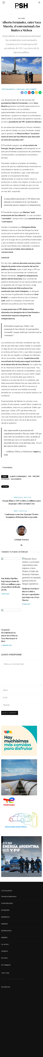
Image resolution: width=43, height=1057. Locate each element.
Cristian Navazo (8, 89)
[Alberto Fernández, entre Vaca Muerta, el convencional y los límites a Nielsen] (21, 70)
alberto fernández (18, 476)
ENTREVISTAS (6, 931)
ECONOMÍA (5, 910)
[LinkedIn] (21, 545)
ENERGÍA (4, 924)
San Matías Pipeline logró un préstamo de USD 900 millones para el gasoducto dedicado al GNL (10, 584)
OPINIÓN (4, 951)
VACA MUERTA (16, 479)
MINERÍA (4, 937)
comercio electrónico (8, 896)
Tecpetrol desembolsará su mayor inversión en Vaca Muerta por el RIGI (9, 635)
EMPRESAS (5, 917)
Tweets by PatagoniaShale (13, 979)
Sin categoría (6, 965)
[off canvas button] (4, 2)
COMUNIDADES (7, 903)
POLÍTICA (4, 958)
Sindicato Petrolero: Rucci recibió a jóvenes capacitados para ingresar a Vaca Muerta (30, 594)
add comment (31, 89)
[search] (39, 2)
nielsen (36, 476)
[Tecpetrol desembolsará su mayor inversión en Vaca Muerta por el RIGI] (11, 617)
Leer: (4, 301)
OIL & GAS (21, 18)
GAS (29, 476)
